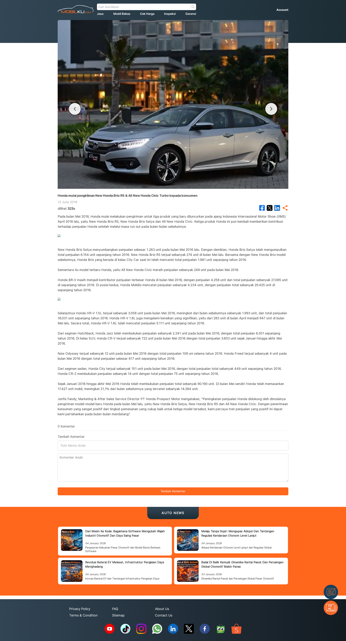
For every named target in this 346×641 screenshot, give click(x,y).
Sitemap (118, 615)
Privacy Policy (79, 609)
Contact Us (163, 615)
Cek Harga (147, 14)
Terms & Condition (83, 615)
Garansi (190, 14)
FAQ (115, 609)
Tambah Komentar (173, 491)
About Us (162, 609)
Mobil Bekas (121, 14)
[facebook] (262, 208)
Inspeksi (170, 14)
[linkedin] (277, 208)
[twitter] (269, 208)
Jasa (100, 14)
